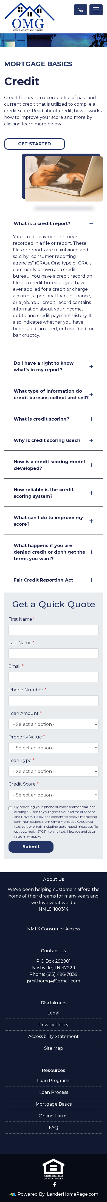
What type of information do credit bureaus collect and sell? (51, 394)
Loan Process (53, 1092)
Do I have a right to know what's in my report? (44, 366)
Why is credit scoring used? (47, 440)
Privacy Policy (32, 817)
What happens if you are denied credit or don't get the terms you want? (49, 552)
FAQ (53, 1127)
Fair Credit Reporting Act (43, 580)
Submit (31, 846)
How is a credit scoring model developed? (49, 465)
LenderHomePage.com (72, 1194)
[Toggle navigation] (96, 9)
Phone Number (27, 689)
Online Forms (53, 1115)
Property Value (27, 737)
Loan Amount (25, 713)
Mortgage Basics (54, 1104)
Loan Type (22, 760)
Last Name (22, 642)
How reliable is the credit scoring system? (44, 493)
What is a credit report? (42, 223)
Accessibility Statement (53, 1036)
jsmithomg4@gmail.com (53, 981)
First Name (22, 619)
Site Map (53, 1048)
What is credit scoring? (41, 419)
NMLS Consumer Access (53, 928)
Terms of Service (82, 812)
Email (16, 666)
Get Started (34, 143)
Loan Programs (53, 1080)
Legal (53, 1013)
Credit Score (24, 784)
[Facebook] (54, 1184)
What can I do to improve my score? (48, 521)
